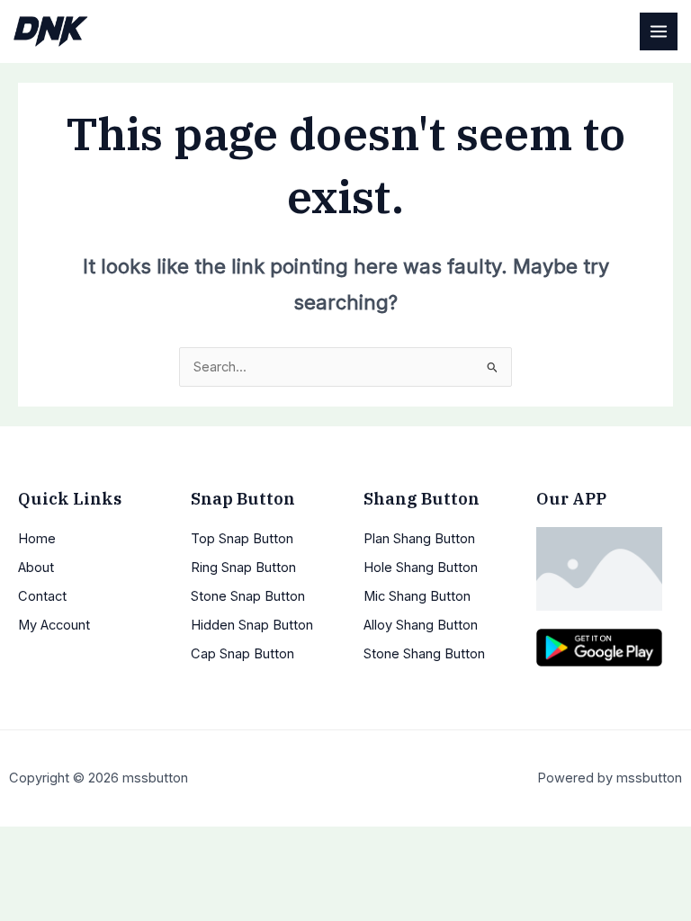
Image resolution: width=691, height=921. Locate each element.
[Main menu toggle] (659, 31)
